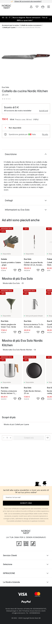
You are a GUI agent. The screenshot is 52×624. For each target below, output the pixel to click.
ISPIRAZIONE (9, 573)
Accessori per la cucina (10, 25)
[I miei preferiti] (37, 7)
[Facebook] (18, 543)
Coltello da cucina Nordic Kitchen (28, 27)
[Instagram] (26, 543)
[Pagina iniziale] (6, 7)
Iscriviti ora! (43, 111)
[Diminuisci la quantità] (3, 437)
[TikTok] (33, 543)
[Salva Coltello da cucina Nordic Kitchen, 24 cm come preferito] (47, 437)
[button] (6, 99)
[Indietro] (4, 56)
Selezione (7, 564)
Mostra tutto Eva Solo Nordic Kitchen (17, 350)
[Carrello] (43, 7)
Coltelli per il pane (8, 27)
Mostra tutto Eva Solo (11, 283)
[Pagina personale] (31, 7)
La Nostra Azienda (11, 582)
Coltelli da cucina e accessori (30, 25)
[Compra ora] (19, 270)
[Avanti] (47, 56)
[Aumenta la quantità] (10, 437)
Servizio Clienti (10, 555)
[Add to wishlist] (15, 270)
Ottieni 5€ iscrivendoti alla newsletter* (28, 1)
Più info (45, 134)
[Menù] (49, 7)
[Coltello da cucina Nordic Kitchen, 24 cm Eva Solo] (26, 56)
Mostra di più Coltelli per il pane (16, 424)
